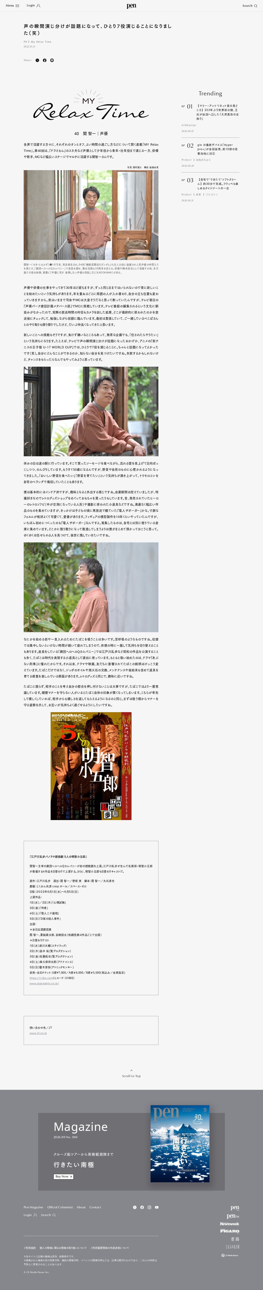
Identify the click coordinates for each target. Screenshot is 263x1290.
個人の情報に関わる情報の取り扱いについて (63, 1248)
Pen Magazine (34, 1207)
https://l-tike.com (41, 978)
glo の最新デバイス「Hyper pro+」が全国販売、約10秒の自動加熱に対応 (218, 149)
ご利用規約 (30, 1248)
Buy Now (62, 1176)
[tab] (12, 6)
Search (46, 1215)
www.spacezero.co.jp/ (44, 983)
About (81, 1207)
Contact (95, 1207)
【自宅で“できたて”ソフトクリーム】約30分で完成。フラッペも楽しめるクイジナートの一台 (218, 184)
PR (25, 41)
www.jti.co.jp (38, 1033)
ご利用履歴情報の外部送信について (109, 1248)
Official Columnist (60, 1207)
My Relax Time (41, 41)
